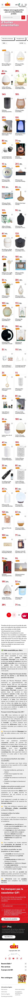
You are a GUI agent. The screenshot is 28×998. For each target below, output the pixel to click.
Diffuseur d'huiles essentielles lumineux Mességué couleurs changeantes (20, 88)
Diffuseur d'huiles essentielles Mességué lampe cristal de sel (19, 64)
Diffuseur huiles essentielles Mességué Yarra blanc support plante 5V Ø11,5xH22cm (7, 296)
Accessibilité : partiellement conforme (18, 993)
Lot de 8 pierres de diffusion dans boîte (7, 157)
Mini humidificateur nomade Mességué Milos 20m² (7, 459)
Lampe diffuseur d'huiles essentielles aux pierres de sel (7, 598)
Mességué (21, 731)
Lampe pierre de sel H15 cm (7, 436)
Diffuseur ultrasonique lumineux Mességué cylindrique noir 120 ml (7, 111)
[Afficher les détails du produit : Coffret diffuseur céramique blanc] (21, 451)
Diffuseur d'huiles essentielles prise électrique (6, 204)
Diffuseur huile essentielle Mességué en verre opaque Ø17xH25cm (20, 320)
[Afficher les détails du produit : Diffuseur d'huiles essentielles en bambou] (7, 312)
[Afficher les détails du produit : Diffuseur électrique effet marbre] (7, 126)
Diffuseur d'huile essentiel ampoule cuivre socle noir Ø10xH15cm (19, 412)
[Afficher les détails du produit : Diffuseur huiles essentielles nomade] (7, 335)
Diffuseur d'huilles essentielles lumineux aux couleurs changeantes (20, 529)
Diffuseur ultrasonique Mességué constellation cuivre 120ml (20, 157)
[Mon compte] (22, 5)
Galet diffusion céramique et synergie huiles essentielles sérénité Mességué (7, 412)
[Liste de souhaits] (12, 52)
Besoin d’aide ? (6, 964)
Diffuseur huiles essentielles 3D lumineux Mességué (7, 180)
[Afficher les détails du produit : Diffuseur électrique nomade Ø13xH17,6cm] (21, 196)
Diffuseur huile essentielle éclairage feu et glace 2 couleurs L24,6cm (20, 180)
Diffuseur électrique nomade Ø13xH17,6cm (20, 204)
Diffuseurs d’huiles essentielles (16, 808)
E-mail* (4, 904)
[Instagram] (9, 958)
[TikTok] (21, 958)
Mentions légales (5, 994)
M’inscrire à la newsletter (10, 919)
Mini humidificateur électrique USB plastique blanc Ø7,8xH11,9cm (6, 64)
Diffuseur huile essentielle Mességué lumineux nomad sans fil (20, 598)
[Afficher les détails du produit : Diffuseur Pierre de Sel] (7, 521)
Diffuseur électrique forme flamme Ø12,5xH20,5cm (20, 134)
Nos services (5, 967)
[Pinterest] (17, 958)
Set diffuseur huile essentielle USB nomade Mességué (7, 482)
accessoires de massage (13, 844)
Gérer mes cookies (19, 989)
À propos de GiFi (7, 970)
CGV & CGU (4, 991)
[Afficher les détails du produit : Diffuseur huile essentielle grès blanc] (7, 497)
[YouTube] (13, 958)
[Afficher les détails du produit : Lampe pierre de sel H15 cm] (7, 428)
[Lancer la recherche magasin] (23, 17)
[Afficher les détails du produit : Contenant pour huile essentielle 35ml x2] (21, 358)
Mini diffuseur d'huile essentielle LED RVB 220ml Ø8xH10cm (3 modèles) (7, 250)
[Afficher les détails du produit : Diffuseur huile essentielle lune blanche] (21, 497)
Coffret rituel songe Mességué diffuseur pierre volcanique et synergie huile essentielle (7, 552)
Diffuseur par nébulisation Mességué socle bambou (19, 343)
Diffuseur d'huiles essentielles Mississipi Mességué (20, 111)
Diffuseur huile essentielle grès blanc (7, 505)
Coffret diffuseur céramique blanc (19, 459)
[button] (19, 5)
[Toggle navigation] (2, 4)
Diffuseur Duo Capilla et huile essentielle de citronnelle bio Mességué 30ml (7, 273)
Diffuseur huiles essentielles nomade (7, 343)
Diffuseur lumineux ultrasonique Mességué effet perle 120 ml (19, 575)
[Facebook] (5, 958)
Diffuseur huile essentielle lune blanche (19, 505)
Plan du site (4, 989)
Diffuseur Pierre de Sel (6, 529)
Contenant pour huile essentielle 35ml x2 (20, 366)
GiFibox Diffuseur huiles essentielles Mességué (6, 227)
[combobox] (4, 43)
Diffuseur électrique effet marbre (7, 134)
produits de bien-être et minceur (11, 846)
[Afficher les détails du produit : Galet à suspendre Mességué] (7, 381)
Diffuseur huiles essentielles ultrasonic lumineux (20, 389)
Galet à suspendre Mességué (6, 389)
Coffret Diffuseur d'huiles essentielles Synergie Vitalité (20, 436)
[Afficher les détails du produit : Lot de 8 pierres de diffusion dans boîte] (7, 149)
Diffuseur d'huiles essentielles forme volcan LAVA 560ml (20, 250)
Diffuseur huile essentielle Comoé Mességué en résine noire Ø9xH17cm (20, 227)
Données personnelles (6, 996)
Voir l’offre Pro (9, 937)
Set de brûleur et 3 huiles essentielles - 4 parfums (7, 366)
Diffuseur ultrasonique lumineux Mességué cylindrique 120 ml (7, 575)
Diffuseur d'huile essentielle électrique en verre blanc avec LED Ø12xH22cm (20, 296)
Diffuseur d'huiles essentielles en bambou (6, 320)
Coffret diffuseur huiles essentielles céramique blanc (19, 482)
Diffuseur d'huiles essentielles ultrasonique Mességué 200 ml (19, 273)
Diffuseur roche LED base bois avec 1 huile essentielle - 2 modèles (20, 552)
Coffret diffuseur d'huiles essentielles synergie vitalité (7, 88)
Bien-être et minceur (7, 38)
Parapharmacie (20, 38)
